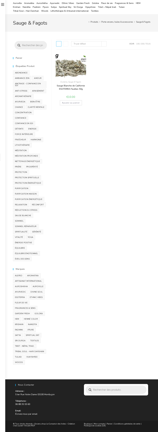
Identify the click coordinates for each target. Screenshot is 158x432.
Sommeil (19, 221)
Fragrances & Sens (124, 3)
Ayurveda (20, 101)
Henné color (31, 319)
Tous (148, 44)
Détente (19, 129)
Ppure (46, 7)
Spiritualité (21, 232)
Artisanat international (28, 281)
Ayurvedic (55, 3)
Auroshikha (42, 3)
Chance (19, 107)
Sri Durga (78, 7)
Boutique (88, 424)
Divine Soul (37, 292)
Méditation (21, 150)
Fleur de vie (107, 3)
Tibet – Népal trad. (107, 7)
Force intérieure (24, 134)
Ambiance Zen (22, 78)
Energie (32, 129)
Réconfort (38, 204)
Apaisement (38, 91)
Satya (54, 7)
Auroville (17, 3)
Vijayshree (90, 7)
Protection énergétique (28, 183)
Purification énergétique (28, 199)
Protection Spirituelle (27, 177)
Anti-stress (21, 91)
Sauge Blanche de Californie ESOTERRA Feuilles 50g (71, 87)
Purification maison (26, 194)
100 (137, 44)
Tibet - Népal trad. (25, 346)
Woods (44, 10)
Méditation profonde (26, 156)
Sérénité (36, 232)
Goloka (95, 3)
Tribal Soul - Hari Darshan (29, 351)
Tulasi (122, 7)
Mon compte (99, 424)
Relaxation (21, 204)
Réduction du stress (26, 210)
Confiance (20, 118)
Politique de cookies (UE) (95, 425)
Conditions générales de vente (127, 424)
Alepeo (18, 275)
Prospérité (32, 167)
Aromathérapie (23, 96)
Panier (109, 424)
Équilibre (20, 248)
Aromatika (29, 3)
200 (142, 44)
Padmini (36, 7)
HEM (138, 3)
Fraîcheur (20, 139)
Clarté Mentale (36, 107)
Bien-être (35, 101)
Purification (21, 188)
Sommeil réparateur (26, 226)
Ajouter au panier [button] (71, 103)
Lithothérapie (22, 145)
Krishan (16, 7)
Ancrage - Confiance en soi (28, 84)
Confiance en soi (24, 123)
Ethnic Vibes (68, 3)
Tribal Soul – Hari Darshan (26, 10)
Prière (18, 167)
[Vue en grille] (58, 43)
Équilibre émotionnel (26, 253)
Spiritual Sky (65, 7)
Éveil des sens (22, 259)
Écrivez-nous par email (26, 413)
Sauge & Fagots (143, 22)
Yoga (30, 237)
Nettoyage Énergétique (27, 161)
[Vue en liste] (65, 43)
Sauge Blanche (23, 215)
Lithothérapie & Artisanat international (70, 10)
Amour (38, 78)
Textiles (95, 10)
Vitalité (19, 237)
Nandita (26, 7)
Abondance (21, 73)
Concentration (23, 112)
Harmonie (36, 139)
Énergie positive (23, 242)
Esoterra (63, 82)
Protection (21, 172)
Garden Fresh (83, 3)
